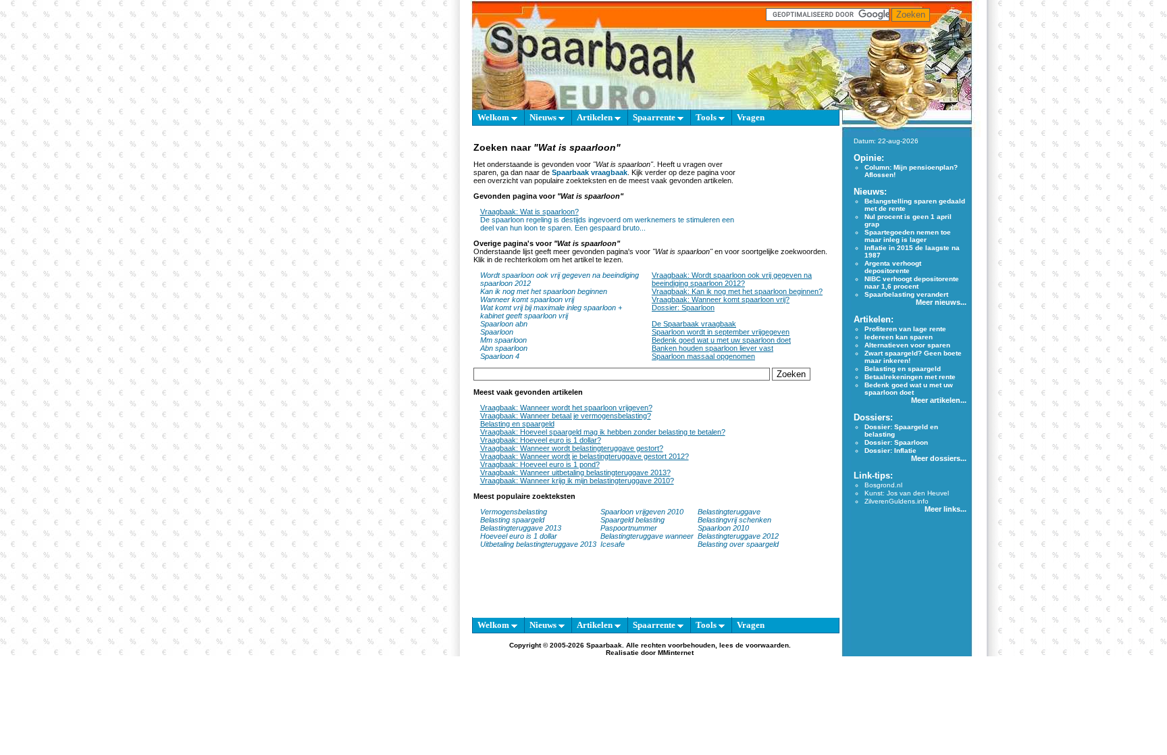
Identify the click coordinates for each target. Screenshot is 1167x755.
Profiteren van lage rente (905, 329)
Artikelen (596, 117)
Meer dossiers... (938, 458)
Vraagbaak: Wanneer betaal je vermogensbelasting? (565, 416)
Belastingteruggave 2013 (520, 528)
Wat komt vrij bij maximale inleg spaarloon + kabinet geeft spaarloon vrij (551, 311)
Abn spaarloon (503, 348)
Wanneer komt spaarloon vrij (527, 299)
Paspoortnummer (628, 528)
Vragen (750, 117)
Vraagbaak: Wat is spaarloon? (529, 212)
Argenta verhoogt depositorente (892, 267)
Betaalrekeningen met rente (910, 377)
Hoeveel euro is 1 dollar (518, 536)
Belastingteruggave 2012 (738, 536)
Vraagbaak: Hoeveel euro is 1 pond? (540, 464)
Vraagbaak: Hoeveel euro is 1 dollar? (540, 440)
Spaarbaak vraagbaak (589, 172)
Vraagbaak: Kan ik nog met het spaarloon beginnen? (737, 291)
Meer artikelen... (938, 400)
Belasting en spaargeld (517, 424)
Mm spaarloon (503, 340)
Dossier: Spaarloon (683, 307)
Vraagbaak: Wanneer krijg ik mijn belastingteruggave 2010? (577, 481)
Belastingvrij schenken (734, 520)
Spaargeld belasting (632, 520)
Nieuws (544, 117)
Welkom (494, 117)
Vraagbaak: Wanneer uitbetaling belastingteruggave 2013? (575, 472)
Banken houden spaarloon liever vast (712, 348)
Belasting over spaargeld (738, 544)
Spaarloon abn (503, 324)
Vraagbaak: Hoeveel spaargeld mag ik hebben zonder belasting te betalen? (602, 432)
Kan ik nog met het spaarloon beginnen (543, 291)
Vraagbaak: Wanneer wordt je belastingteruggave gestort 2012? (584, 456)
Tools (707, 117)
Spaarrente (655, 117)
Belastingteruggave (729, 512)
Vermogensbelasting (513, 512)
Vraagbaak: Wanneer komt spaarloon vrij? (720, 299)
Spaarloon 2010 (724, 528)
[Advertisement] (791, 194)
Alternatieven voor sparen (907, 345)
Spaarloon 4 (499, 356)
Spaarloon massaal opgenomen (703, 356)
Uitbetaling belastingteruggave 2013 (538, 544)
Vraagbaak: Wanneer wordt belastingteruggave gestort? (571, 448)
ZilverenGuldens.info (896, 501)
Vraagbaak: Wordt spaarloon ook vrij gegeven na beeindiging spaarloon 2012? (732, 279)
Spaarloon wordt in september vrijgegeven (720, 332)
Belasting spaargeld (512, 520)
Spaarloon (496, 332)
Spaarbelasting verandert (906, 294)
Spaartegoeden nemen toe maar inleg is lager (907, 235)
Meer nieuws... (941, 302)
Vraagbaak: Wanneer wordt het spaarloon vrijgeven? (566, 408)
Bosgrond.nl (883, 485)
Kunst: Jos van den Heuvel (906, 493)
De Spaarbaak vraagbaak (694, 324)
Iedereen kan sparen (898, 337)
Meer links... (945, 509)
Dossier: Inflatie (890, 450)
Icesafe (612, 544)
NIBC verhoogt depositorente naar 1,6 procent (911, 282)
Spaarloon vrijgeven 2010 (641, 512)
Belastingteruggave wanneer (647, 536)
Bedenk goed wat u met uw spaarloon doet (721, 340)
